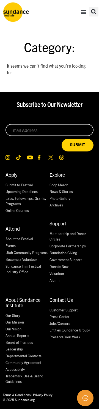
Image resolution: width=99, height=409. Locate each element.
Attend (13, 228)
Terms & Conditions (17, 395)
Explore (57, 175)
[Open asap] (85, 398)
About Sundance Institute (23, 302)
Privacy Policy (43, 395)
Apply (11, 175)
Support (58, 223)
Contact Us (61, 300)
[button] (83, 11)
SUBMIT (77, 145)
